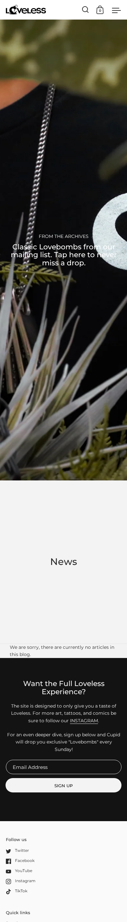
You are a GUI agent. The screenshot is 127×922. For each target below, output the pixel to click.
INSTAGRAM (84, 721)
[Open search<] (85, 9)
